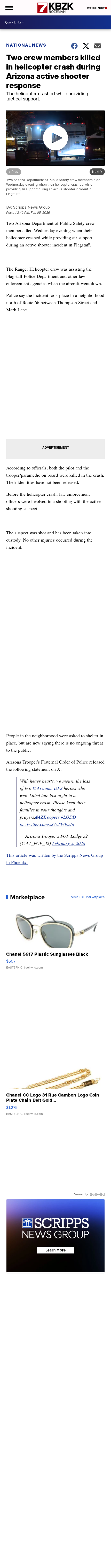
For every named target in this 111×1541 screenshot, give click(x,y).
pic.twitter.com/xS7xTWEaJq (47, 824)
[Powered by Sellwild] (97, 1194)
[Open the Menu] (8, 7)
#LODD (68, 817)
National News (26, 45)
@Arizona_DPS (47, 788)
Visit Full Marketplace (88, 897)
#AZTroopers (47, 817)
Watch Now (96, 8)
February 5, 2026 (68, 843)
